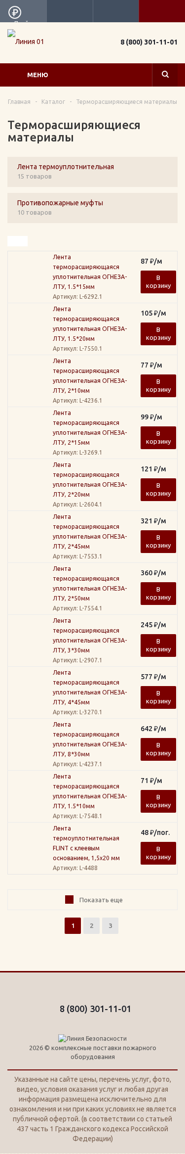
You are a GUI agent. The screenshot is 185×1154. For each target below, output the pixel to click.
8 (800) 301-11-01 (149, 42)
